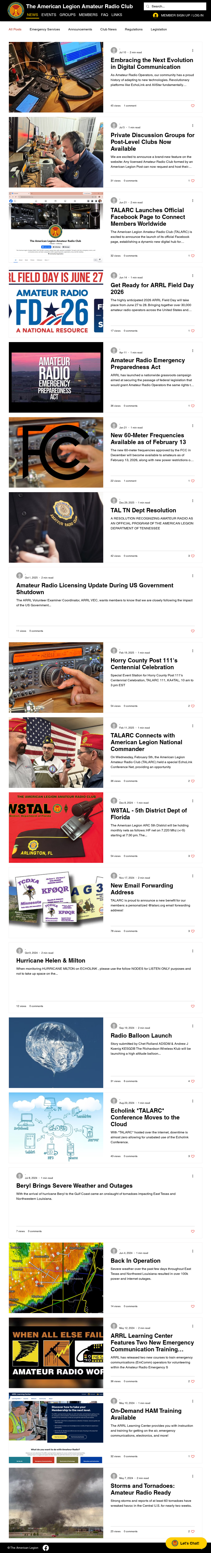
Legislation (159, 29)
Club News (108, 29)
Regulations (134, 29)
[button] (116, 15)
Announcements (80, 29)
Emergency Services (45, 29)
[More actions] (194, 50)
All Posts (15, 29)
